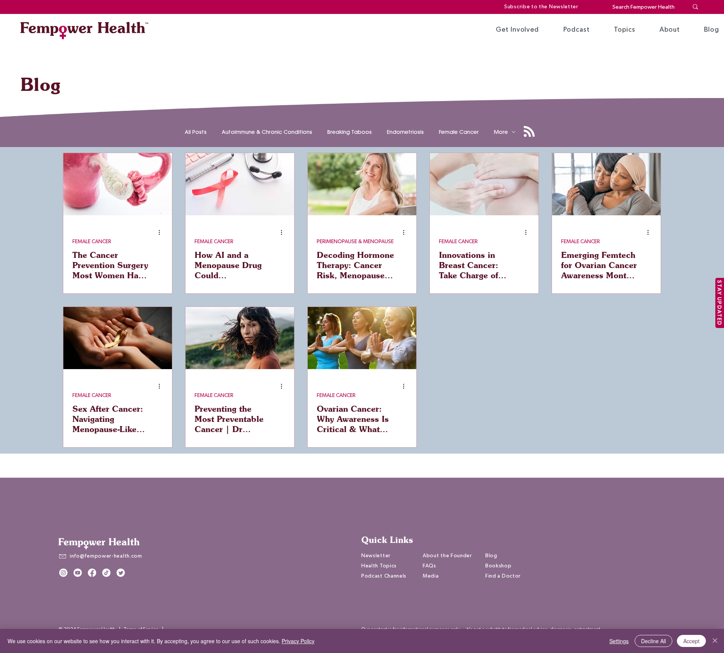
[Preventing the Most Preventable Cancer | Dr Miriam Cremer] (240, 338)
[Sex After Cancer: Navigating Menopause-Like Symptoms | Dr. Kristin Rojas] (117, 338)
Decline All (653, 641)
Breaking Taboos (349, 132)
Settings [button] (619, 641)
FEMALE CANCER (91, 241)
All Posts (196, 132)
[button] (517, 30)
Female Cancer (459, 132)
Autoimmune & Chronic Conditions (267, 132)
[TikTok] (106, 573)
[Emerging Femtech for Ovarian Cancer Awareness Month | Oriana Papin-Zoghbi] (606, 184)
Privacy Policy (298, 641)
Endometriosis (405, 132)
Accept (691, 641)
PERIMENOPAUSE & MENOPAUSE (355, 241)
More (501, 132)
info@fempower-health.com (106, 556)
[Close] (714, 641)
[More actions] (161, 232)
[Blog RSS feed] (529, 132)
